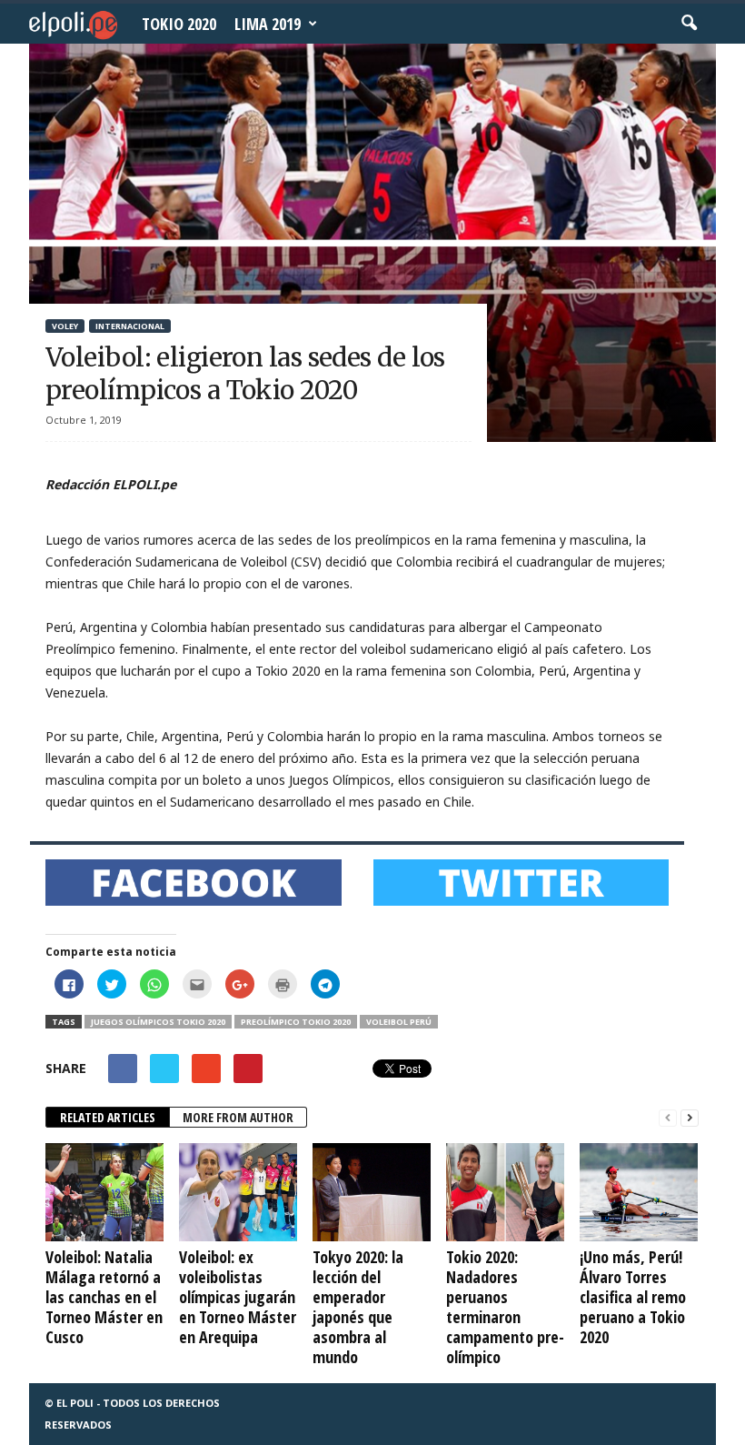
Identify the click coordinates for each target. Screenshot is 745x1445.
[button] (689, 24)
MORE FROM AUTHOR (238, 1117)
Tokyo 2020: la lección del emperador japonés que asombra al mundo (358, 1307)
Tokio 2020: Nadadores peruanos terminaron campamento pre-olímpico (505, 1307)
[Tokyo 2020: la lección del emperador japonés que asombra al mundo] (372, 1192)
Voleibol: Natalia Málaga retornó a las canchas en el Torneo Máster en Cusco (104, 1297)
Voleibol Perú (399, 1022)
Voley (65, 326)
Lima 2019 (267, 24)
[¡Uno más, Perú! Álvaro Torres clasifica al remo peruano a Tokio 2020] (639, 1192)
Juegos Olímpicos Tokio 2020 (158, 1022)
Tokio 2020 (179, 24)
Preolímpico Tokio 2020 (296, 1022)
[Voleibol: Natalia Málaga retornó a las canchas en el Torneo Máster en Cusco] (104, 1192)
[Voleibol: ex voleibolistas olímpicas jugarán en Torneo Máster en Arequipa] (238, 1192)
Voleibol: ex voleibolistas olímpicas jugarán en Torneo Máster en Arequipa (237, 1297)
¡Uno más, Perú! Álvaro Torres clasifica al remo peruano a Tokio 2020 (633, 1297)
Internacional (129, 326)
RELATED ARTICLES (107, 1117)
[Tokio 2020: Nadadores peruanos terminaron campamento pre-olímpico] (505, 1192)
